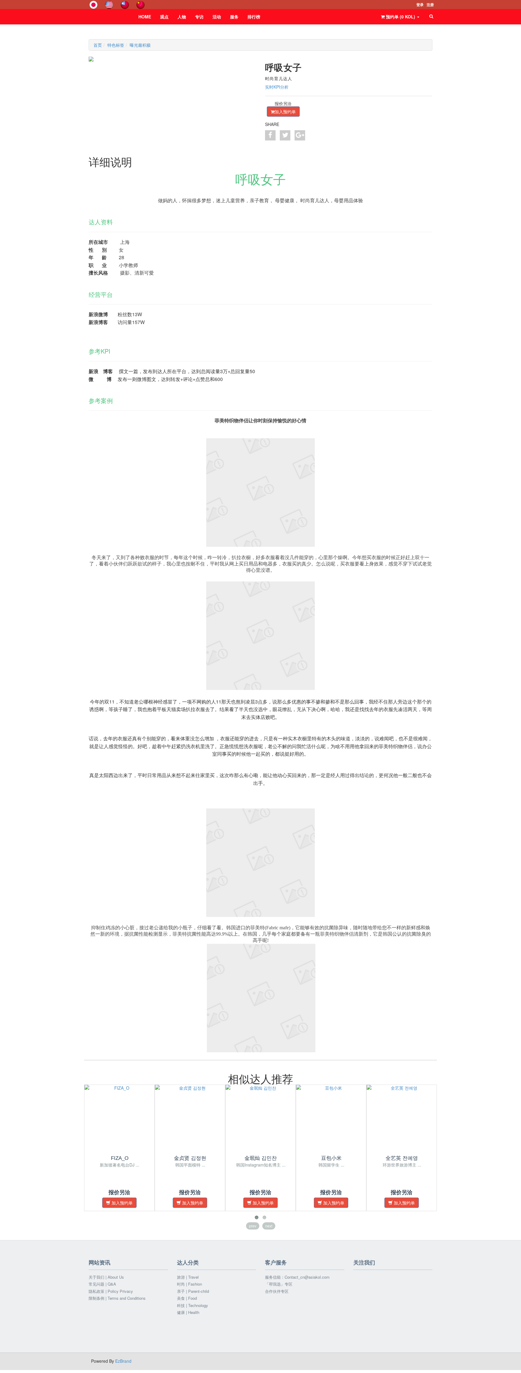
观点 (164, 17)
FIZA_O (119, 1158)
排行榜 (254, 17)
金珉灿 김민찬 (261, 1158)
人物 (182, 17)
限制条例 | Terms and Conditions (117, 1298)
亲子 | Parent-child (193, 1291)
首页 (97, 45)
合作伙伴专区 (277, 1291)
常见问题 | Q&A (102, 1284)
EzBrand (123, 1361)
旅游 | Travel (188, 1277)
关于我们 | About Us (106, 1277)
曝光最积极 (140, 45)
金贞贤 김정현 (190, 1158)
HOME (144, 17)
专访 (199, 17)
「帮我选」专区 (278, 1284)
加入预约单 (285, 112)
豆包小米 (331, 1158)
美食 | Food (187, 1298)
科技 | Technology (192, 1305)
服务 (234, 17)
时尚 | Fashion (189, 1284)
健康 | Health (188, 1312)
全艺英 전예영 (402, 1158)
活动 (217, 17)
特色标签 (115, 45)
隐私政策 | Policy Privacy (111, 1291)
